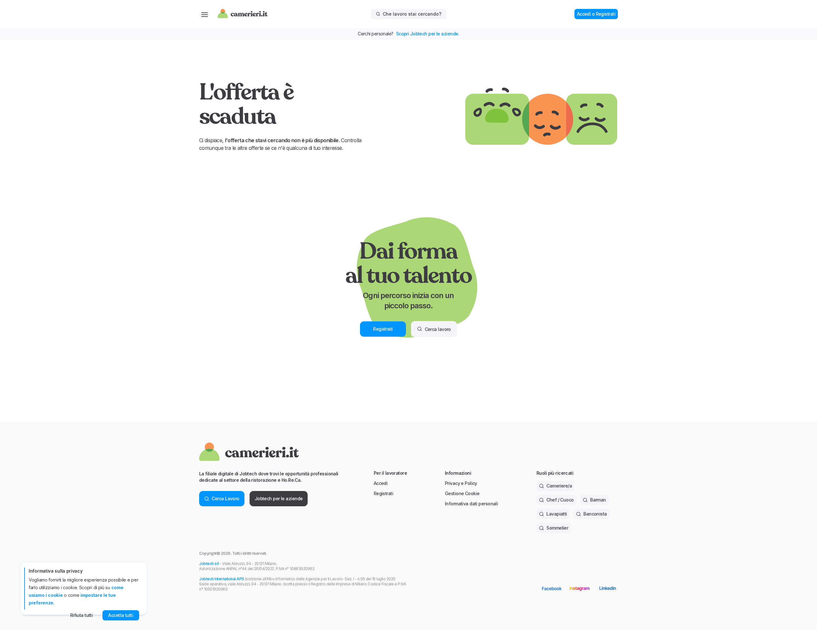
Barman (598, 499)
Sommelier (557, 528)
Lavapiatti (556, 513)
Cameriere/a (559, 485)
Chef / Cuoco (559, 499)
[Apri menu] (204, 14)
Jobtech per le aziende (279, 498)
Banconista (595, 513)
